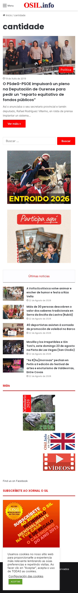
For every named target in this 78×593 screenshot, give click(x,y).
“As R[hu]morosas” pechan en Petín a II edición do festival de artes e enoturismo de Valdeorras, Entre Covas (50, 366)
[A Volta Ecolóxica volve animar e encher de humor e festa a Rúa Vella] (13, 294)
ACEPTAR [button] (15, 581)
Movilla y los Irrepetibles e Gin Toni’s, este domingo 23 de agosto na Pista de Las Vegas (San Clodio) (51, 346)
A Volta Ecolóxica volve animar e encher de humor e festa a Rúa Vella (49, 292)
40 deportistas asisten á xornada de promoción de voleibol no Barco (51, 327)
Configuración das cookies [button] (26, 576)
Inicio (8, 15)
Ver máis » (14, 123)
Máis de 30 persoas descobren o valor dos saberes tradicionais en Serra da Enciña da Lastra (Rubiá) (50, 311)
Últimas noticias (39, 276)
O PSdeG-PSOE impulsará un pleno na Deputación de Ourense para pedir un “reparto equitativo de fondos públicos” (36, 91)
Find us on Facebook (15, 480)
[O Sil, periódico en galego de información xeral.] (39, 5)
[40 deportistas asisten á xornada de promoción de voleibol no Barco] (13, 330)
